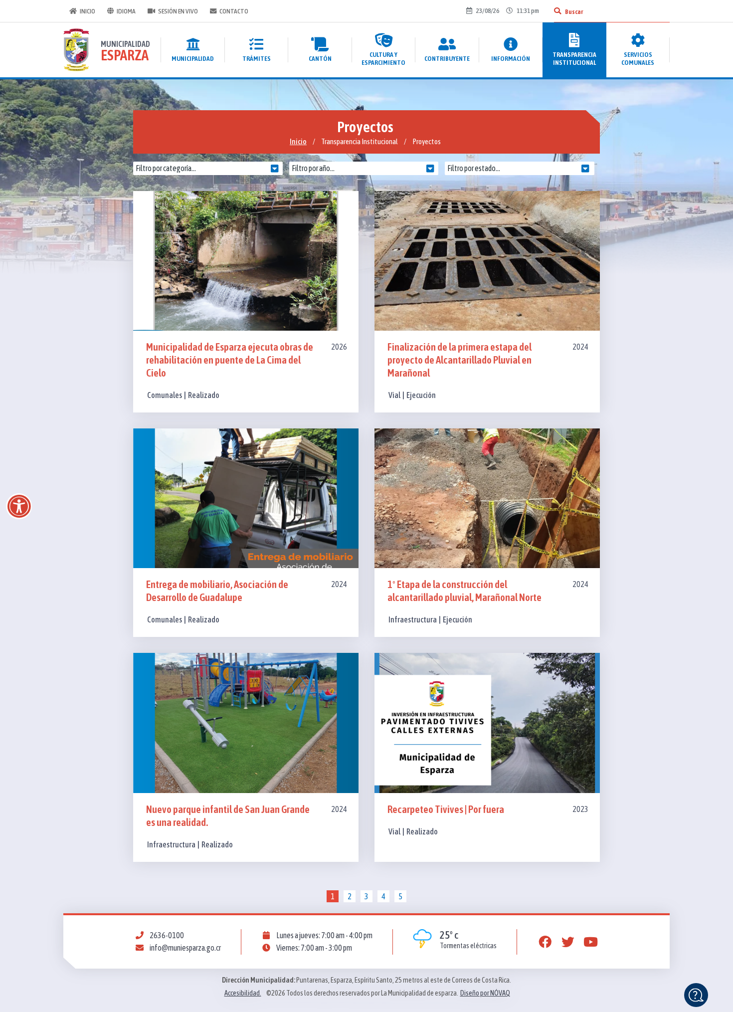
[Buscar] (557, 11)
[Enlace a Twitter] (568, 942)
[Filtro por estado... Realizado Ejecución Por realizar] (522, 168)
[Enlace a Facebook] (545, 942)
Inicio (87, 11)
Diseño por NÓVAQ (485, 993)
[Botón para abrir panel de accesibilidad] (19, 506)
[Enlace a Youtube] (591, 942)
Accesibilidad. (242, 993)
